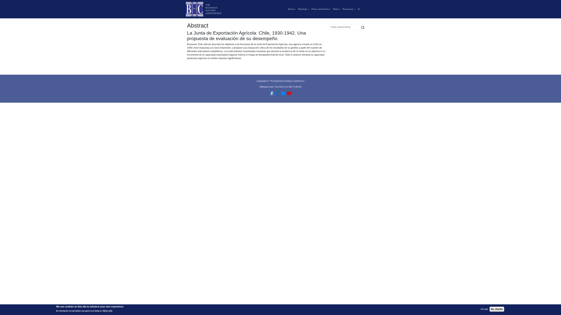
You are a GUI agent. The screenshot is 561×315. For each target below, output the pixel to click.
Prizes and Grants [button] (320, 9)
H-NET (290, 87)
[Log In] (358, 9)
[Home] (196, 9)
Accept (484, 309)
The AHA (279, 87)
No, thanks (497, 309)
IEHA (299, 87)
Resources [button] (348, 9)
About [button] (291, 9)
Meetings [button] (302, 9)
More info (107, 310)
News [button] (335, 9)
